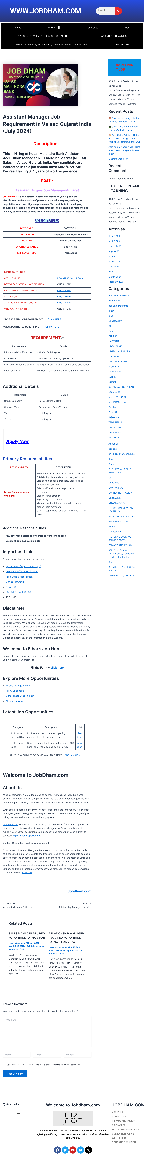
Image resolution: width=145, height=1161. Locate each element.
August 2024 (115, 251)
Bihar (29, 943)
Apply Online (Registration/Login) (23, 566)
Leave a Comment (17, 943)
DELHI (111, 326)
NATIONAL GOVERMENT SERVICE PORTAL (40, 36)
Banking (52, 27)
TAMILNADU (115, 422)
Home (18, 27)
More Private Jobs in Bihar (20, 695)
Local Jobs (92, 27)
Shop (111, 562)
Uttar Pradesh (115, 432)
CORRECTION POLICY (120, 492)
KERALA (112, 376)
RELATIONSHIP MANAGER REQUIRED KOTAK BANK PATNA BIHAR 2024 (66, 938)
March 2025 (114, 246)
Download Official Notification (22, 571)
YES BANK (114, 437)
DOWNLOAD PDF (117, 502)
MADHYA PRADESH (119, 397)
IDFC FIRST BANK (117, 361)
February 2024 (116, 281)
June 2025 (114, 236)
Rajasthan (113, 417)
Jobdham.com (10, 824)
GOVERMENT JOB (118, 521)
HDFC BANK (115, 346)
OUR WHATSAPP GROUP (19, 592)
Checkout (113, 482)
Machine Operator (118, 158)
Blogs (111, 464)
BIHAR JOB (11, 587)
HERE (64, 290)
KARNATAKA (115, 371)
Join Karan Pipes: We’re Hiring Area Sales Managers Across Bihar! (124, 150)
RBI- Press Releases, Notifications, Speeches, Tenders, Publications (51, 44)
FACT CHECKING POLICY (122, 516)
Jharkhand (114, 366)
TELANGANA (115, 427)
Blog (127, 27)
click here (57, 667)
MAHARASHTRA (117, 402)
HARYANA (113, 341)
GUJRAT (112, 336)
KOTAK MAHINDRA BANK (121, 386)
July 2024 (113, 256)
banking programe (118, 305)
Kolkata (112, 381)
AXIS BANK (114, 300)
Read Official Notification (19, 576)
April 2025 (114, 241)
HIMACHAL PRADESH (120, 351)
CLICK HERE (54, 319)
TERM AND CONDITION (121, 575)
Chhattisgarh (115, 320)
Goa (110, 331)
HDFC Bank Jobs (15, 690)
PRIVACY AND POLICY (120, 545)
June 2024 (114, 261)
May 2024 (113, 266)
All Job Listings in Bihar (18, 685)
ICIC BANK (114, 356)
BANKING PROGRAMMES (113, 36)
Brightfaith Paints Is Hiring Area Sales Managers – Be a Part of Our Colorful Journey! (124, 138)
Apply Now (17, 441)
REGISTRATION (65, 278)
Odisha (112, 407)
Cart (110, 477)
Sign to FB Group (15, 581)
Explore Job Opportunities (27, 835)
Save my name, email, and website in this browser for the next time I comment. (43, 1065)
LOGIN (79, 278)
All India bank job (15, 701)
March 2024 (114, 276)
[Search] (118, 11)
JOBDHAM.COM (72, 755)
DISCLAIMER (115, 497)
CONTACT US (122, 44)
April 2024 (114, 271)
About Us (113, 443)
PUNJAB (112, 412)
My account (114, 531)
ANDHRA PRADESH (118, 295)
